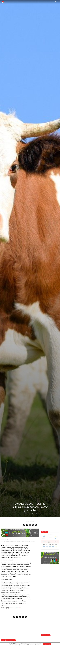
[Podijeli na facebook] (24, 525)
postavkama (39, 644)
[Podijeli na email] (30, 525)
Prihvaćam (47, 644)
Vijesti (30, 500)
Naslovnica (3, 539)
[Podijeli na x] (27, 525)
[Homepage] (3, 2)
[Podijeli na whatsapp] (33, 525)
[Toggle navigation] (57, 2)
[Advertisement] (20, 628)
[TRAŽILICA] (55, 2)
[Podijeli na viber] (36, 525)
